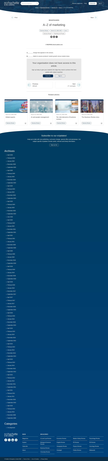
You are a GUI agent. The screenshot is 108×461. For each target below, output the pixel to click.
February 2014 (11, 347)
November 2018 (11, 275)
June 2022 (10, 216)
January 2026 (10, 161)
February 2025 (11, 173)
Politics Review (77, 450)
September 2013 (11, 356)
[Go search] (37, 3)
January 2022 (10, 226)
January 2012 (10, 381)
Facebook (57, 37)
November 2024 (11, 179)
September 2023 (11, 198)
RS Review (92, 442)
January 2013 (10, 365)
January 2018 (10, 288)
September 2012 (11, 371)
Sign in (100, 3)
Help (85, 3)
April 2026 (10, 155)
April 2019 (10, 266)
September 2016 (11, 309)
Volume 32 (54, 7)
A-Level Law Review (45, 438)
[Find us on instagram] (16, 440)
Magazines (25, 438)
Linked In (54, 37)
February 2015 (11, 331)
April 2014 (10, 343)
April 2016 (10, 312)
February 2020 (11, 254)
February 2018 (11, 285)
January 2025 (10, 176)
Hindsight (59, 450)
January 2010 (10, 412)
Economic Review (61, 438)
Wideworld (92, 450)
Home (36, 7)
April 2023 (10, 201)
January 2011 (10, 396)
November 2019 (11, 260)
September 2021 (11, 232)
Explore (24, 442)
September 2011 (11, 387)
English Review (61, 442)
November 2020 (11, 244)
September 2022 (11, 213)
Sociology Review (94, 446)
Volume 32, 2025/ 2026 (56, 30)
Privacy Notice (44, 459)
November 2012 (11, 368)
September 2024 (11, 182)
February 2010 (11, 408)
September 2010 (11, 402)
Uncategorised (11, 427)
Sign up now (54, 145)
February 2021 (11, 238)
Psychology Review (94, 438)
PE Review (76, 442)
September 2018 (11, 278)
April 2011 (10, 390)
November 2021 (11, 229)
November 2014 (11, 337)
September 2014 (11, 340)
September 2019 (11, 263)
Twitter (51, 37)
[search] (30, 3)
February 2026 (11, 158)
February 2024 (11, 189)
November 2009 (11, 415)
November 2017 (11, 291)
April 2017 (10, 297)
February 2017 (11, 300)
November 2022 (11, 210)
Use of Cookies (35, 459)
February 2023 (11, 204)
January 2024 (10, 192)
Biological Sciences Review (45, 443)
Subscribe (92, 3)
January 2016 (10, 319)
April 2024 (10, 186)
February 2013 (11, 362)
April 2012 (10, 374)
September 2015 (11, 325)
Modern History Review (79, 438)
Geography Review (62, 446)
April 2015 (10, 328)
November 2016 (11, 306)
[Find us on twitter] (9, 440)
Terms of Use (26, 459)
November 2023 (11, 195)
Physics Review (77, 446)
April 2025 (10, 170)
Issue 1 (61, 7)
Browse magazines (77, 3)
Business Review (44, 7)
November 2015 (11, 322)
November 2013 (11, 353)
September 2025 (11, 167)
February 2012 (11, 377)
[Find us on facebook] (5, 440)
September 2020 (11, 247)
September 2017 (11, 294)
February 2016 (11, 316)
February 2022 (11, 223)
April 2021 (10, 235)
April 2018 (10, 281)
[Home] (11, 3)
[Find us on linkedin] (12, 440)
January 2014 (10, 350)
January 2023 (10, 207)
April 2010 (10, 405)
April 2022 (10, 220)
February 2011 (11, 393)
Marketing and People (59, 33)
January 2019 (10, 272)
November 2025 (11, 164)
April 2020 (10, 251)
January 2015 (10, 334)
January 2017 (10, 303)
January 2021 (10, 241)
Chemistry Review (45, 452)
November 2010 (11, 399)
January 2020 (10, 257)
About (23, 450)
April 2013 (10, 359)
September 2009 (11, 418)
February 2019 (11, 269)
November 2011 (11, 384)
